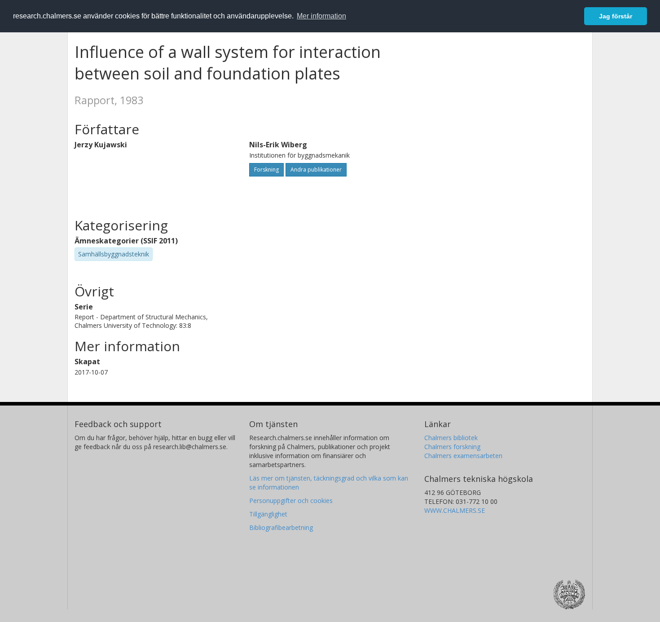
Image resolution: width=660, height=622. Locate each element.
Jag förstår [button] (615, 16)
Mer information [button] (321, 16)
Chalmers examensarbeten (463, 455)
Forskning (266, 169)
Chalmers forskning (452, 446)
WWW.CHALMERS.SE (454, 510)
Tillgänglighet (268, 514)
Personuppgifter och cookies (291, 500)
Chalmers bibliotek (451, 437)
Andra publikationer (316, 169)
